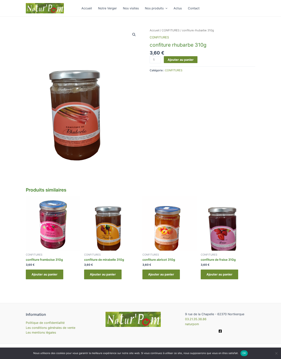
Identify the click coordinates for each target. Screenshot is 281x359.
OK (244, 353)
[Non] (276, 353)
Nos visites (131, 8)
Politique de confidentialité (45, 323)
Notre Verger (107, 8)
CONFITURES (170, 30)
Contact (194, 8)
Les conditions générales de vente (50, 328)
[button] (134, 34)
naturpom (192, 324)
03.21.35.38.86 (195, 319)
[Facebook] (220, 331)
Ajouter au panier (181, 60)
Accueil (86, 8)
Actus (178, 8)
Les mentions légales (41, 332)
